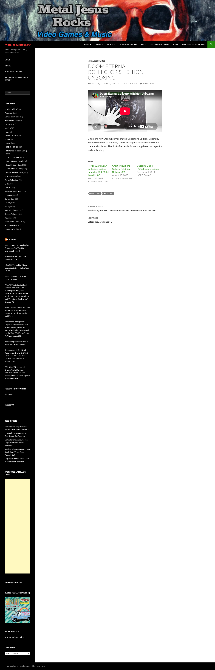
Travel (7, 139)
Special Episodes (11, 210)
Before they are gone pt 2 (100, 220)
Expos (143, 44)
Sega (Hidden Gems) (14, 165)
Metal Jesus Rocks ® (18, 44)
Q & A (7, 184)
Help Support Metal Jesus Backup (16, 79)
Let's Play (8, 124)
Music (7, 203)
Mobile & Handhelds (13, 191)
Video (93, 83)
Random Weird (11, 225)
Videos (110, 44)
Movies (8, 128)
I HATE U (8, 187)
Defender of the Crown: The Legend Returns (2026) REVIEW (16, 443)
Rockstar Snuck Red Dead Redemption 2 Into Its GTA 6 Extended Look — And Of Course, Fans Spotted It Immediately (16, 356)
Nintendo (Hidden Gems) (16, 151)
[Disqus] (125, 277)
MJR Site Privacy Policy (14, 637)
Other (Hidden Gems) (15, 172)
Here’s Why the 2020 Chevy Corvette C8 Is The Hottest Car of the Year (122, 208)
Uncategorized (11, 229)
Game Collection (11, 180)
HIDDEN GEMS (11, 147)
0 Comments (149, 83)
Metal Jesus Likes (96, 61)
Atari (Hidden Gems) (14, 169)
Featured (8, 113)
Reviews (8, 218)
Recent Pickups (11, 214)
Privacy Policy (10, 666)
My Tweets (9, 394)
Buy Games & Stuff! (128, 44)
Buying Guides (11, 109)
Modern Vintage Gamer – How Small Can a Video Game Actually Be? (17, 452)
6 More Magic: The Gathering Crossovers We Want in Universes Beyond (17, 248)
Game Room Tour (12, 117)
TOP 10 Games (11, 176)
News (7, 132)
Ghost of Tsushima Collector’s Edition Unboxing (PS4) (121, 168)
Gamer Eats (9, 199)
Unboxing (94, 193)
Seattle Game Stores (159, 44)
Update (8, 143)
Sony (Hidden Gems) (14, 161)
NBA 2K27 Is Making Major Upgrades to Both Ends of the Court (17, 268)
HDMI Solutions (11, 120)
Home (175, 44)
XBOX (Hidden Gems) (15, 157)
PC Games (9, 195)
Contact (99, 44)
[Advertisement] (17, 526)
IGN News (11, 239)
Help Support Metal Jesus (193, 44)
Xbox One (108, 193)
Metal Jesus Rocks (129, 83)
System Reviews (11, 135)
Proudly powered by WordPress (32, 666)
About (86, 44)
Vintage (8, 206)
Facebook (9, 405)
